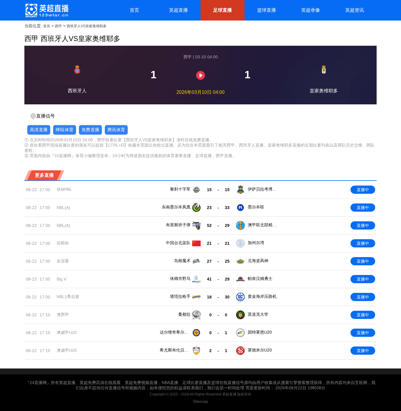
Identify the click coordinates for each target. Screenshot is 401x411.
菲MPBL (64, 189)
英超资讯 (354, 10)
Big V (61, 279)
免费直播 (90, 129)
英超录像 (310, 10)
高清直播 (39, 129)
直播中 (363, 189)
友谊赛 (63, 261)
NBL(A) (63, 207)
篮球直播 (266, 10)
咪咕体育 (64, 129)
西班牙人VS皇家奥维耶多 (87, 26)
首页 (134, 10)
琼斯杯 (63, 243)
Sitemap (200, 401)
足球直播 (222, 10)
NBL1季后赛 (68, 296)
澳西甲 (63, 314)
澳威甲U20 (67, 332)
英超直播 (178, 10)
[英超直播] (46, 10)
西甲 (58, 26)
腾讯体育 (116, 129)
